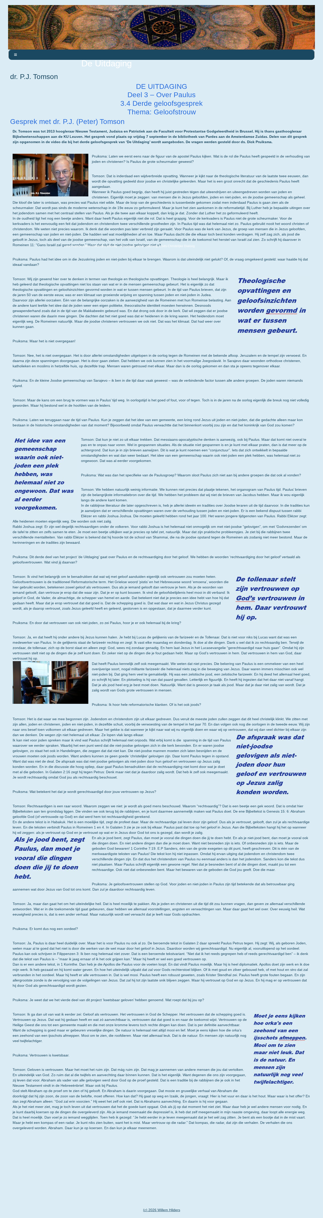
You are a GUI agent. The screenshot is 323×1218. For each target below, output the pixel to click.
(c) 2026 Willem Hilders (161, 1210)
